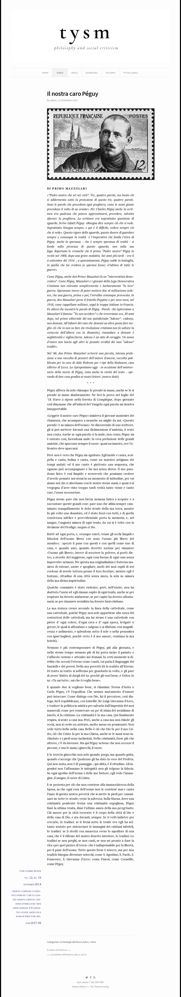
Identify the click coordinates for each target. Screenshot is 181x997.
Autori (86, 942)
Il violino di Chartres (57, 949)
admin (53, 100)
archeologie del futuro (71, 942)
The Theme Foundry (99, 986)
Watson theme (79, 986)
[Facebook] (90, 977)
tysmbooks (92, 72)
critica (60, 72)
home (45, 72)
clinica (74, 72)
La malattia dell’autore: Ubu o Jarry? (68, 954)
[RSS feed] (94, 977)
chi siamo (110, 72)
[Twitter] (86, 977)
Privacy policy (130, 72)
